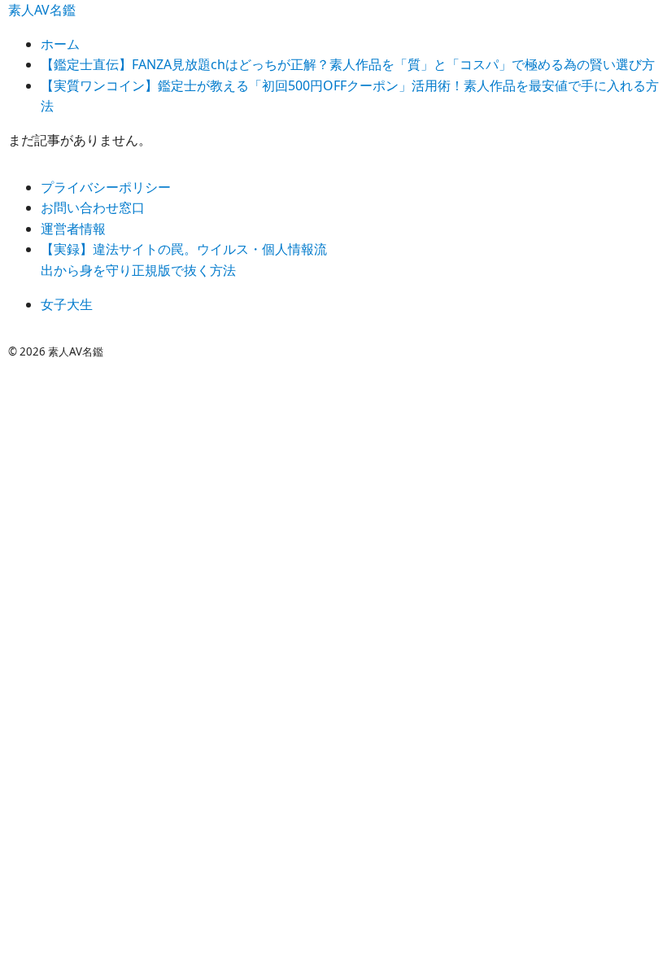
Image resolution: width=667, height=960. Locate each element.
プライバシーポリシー (106, 187)
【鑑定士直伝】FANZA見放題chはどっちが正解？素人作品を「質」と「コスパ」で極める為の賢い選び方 (348, 64)
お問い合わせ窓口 (93, 207)
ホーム (60, 44)
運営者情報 (73, 229)
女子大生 (67, 304)
